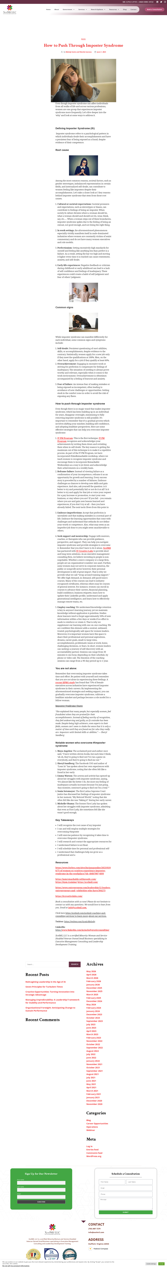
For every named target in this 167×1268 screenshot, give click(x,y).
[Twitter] (161, 2)
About (56, 9)
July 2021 (90, 1077)
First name (20, 1180)
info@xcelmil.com (96, 1232)
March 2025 (92, 994)
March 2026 (92, 978)
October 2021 (93, 1067)
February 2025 (93, 998)
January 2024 (93, 1011)
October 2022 (93, 1044)
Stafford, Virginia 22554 (98, 1244)
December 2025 (94, 988)
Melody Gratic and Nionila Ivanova (79, 52)
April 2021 (91, 1087)
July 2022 (90, 1054)
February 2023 (93, 1037)
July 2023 (90, 1024)
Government (67, 9)
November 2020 (94, 1104)
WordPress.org (93, 1156)
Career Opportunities (97, 1123)
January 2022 (93, 1061)
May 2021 (91, 1084)
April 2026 (91, 974)
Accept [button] (161, 1264)
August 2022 (92, 1051)
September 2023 (94, 1021)
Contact (133, 9)
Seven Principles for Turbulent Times (44, 986)
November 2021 (94, 1064)
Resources (113, 9)
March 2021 (92, 1090)
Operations (92, 1127)
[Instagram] (165, 2)
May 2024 (91, 1004)
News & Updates (97, 9)
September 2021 (94, 1071)
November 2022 (94, 1041)
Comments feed (94, 1153)
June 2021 (91, 1080)
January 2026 (93, 984)
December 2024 (94, 1001)
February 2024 (93, 1007)
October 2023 (93, 1017)
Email (19, 1194)
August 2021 (92, 1074)
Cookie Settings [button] (151, 1264)
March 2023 (92, 1034)
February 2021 (93, 1094)
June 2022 (91, 1057)
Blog (83, 39)
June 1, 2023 (101, 52)
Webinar (90, 1130)
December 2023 (94, 1014)
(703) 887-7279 (94, 1229)
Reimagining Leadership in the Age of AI (46, 981)
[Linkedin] (157, 2)
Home (48, 9)
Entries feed (92, 1149)
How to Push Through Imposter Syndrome (83, 45)
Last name (20, 1187)
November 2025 (94, 991)
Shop (125, 9)
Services (81, 9)
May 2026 (91, 971)
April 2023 (91, 1031)
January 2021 (93, 1097)
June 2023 (91, 1027)
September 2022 (94, 1047)
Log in (89, 1146)
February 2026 (93, 981)
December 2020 (94, 1100)
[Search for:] (46, 965)
